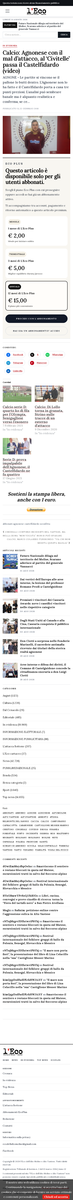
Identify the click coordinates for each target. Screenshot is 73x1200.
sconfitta (45, 523)
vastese (8, 850)
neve (55, 838)
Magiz (7, 910)
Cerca (64, 34)
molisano (34, 838)
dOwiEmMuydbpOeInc (18, 866)
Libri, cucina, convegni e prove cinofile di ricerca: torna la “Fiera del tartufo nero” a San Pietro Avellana (33, 899)
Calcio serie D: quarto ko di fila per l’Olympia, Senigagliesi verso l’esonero (16, 414)
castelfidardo (32, 523)
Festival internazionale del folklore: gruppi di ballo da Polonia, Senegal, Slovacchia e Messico (35, 884)
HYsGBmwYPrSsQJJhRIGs (20, 895)
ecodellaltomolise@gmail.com (19, 1144)
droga (44, 829)
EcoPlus (56, 1060)
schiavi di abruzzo (14, 846)
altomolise (59, 813)
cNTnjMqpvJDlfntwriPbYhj (21, 921)
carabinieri (26, 825)
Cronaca (7, 1073)
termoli (64, 846)
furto (20, 833)
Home (6, 1060)
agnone (32, 813)
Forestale (9, 833)
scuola (31, 846)
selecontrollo (47, 846)
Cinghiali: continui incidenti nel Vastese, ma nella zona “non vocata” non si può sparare (34, 534)
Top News (42, 1060)
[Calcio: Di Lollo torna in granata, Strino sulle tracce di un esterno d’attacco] (49, 394)
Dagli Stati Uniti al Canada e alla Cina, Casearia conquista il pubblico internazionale (44, 624)
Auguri (6, 695)
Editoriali (8, 1093)
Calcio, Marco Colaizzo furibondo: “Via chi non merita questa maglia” (38, 541)
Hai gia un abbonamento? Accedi (36, 331)
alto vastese (11, 817)
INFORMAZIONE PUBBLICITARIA (23, 739)
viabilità (40, 850)
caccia (35, 821)
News (6, 761)
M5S (52, 833)
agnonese (18, 523)
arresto (43, 817)
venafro (28, 850)
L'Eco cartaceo (12, 753)
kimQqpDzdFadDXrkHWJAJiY (22, 979)
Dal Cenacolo (11, 710)
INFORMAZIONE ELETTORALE (22, 732)
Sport (6, 790)
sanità (44, 842)
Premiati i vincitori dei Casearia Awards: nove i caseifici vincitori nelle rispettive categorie (42, 603)
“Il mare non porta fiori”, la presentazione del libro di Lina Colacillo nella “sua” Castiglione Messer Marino (35, 954)
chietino (8, 829)
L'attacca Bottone (13, 746)
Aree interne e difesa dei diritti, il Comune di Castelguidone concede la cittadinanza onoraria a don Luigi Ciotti (45, 670)
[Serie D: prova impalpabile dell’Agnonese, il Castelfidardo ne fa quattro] (17, 446)
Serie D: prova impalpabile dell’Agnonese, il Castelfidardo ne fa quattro (16, 466)
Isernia (44, 833)
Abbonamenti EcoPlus (15, 1112)
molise (46, 838)
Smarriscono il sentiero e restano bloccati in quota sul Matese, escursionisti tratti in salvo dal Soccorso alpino (35, 870)
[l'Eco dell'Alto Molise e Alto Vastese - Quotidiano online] (36, 11)
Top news (8, 797)
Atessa (54, 817)
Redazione (8, 1118)
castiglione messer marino (52, 825)
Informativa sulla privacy (16, 1137)
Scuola (7, 775)
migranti (8, 838)
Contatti (7, 1125)
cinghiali (21, 829)
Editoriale (9, 717)
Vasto (18, 850)
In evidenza (10, 46)
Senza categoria (12, 782)
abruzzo (20, 813)
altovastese (28, 817)
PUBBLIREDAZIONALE (17, 768)
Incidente (32, 833)
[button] (7, 11)
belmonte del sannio (16, 821)
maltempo (63, 833)
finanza (54, 829)
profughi (32, 842)
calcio (45, 821)
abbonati (7, 523)
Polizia (20, 842)
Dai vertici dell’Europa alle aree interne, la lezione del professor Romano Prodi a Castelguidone (42, 583)
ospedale (8, 842)
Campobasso (58, 821)
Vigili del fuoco (58, 850)
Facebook (8, 1150)
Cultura (7, 703)
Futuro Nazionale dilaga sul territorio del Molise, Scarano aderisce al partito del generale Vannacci (41, 26)
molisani (21, 838)
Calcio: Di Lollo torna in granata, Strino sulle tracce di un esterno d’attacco (49, 416)
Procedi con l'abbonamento (36, 318)
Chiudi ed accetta (56, 1196)
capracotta (10, 825)
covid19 (34, 829)
